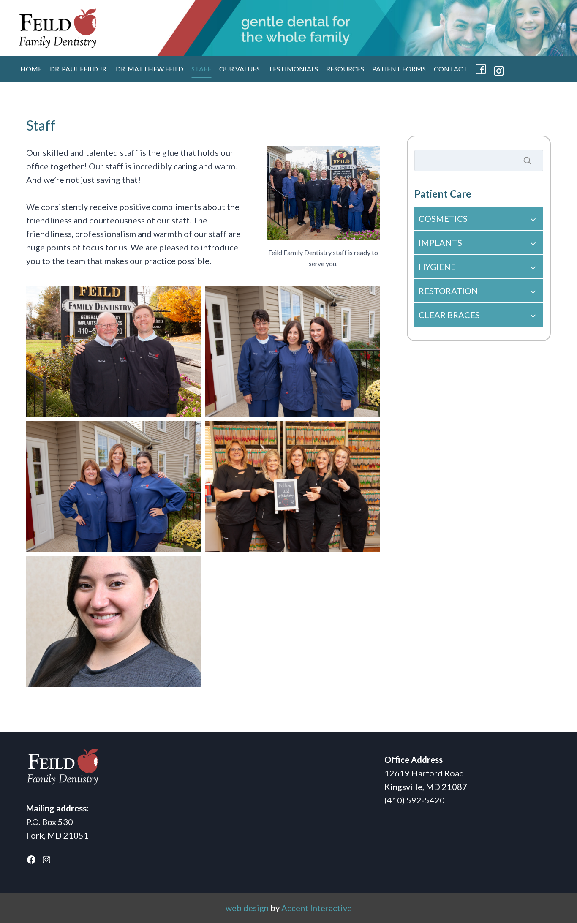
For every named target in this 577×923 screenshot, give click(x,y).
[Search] (527, 160)
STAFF (201, 69)
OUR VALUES (239, 69)
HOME (31, 69)
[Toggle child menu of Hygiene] (478, 266)
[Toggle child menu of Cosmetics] (478, 218)
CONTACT (451, 69)
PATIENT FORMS (399, 69)
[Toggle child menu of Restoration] (478, 290)
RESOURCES (345, 69)
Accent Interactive (316, 908)
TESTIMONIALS (293, 69)
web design (247, 908)
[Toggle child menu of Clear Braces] (478, 315)
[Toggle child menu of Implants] (478, 242)
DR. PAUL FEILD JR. (79, 69)
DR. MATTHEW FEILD (149, 69)
